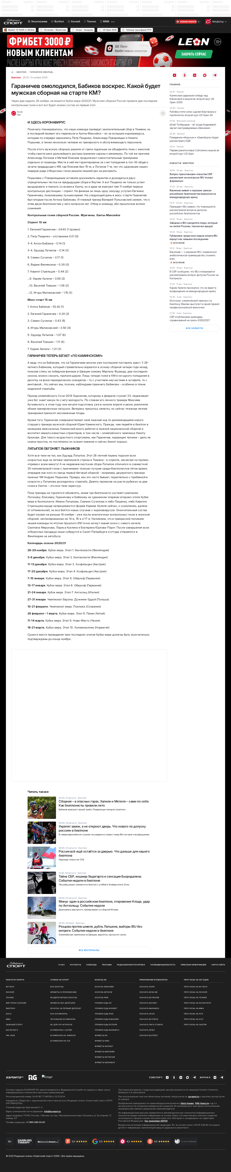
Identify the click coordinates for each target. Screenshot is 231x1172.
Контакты (75, 965)
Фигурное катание (16, 1003)
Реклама (107, 965)
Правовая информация (193, 965)
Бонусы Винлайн (104, 987)
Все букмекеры (58, 1014)
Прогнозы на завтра (195, 1025)
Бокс (8, 1014)
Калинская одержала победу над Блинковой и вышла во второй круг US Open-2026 (192, 99)
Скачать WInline (149, 992)
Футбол (10, 987)
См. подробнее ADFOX (156, 1121)
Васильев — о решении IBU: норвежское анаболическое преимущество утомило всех (193, 255)
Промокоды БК (103, 1003)
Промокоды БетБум (106, 1025)
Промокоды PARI (104, 1014)
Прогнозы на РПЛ (193, 1014)
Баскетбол (12, 1030)
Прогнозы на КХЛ (193, 1019)
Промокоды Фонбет (106, 1008)
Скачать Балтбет (149, 1035)
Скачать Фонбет (148, 1003)
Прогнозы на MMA (194, 1008)
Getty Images (187, 1103)
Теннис (10, 997)
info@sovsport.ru (52, 1111)
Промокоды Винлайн (107, 1019)
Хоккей (10, 992)
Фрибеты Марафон (105, 1062)
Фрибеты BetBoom (105, 1057)
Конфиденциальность (163, 965)
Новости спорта (15, 980)
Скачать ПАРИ (147, 987)
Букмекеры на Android (63, 1035)
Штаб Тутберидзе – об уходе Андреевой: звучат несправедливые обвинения (193, 126)
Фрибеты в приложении (63, 992)
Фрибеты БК (101, 1035)
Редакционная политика (131, 965)
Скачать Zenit (147, 1030)
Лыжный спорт (14, 1025)
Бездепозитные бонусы (63, 997)
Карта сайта (218, 965)
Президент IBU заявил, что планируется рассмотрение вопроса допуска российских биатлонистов (192, 210)
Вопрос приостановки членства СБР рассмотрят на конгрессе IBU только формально (191, 177)
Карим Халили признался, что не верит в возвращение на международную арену (193, 289)
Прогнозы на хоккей (195, 992)
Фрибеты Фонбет (104, 1046)
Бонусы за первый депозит (65, 1008)
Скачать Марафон (149, 1008)
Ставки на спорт (59, 980)
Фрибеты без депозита (62, 1003)
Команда (91, 965)
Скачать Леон (147, 1014)
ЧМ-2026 (10, 1035)
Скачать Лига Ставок (151, 1025)
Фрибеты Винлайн (105, 1052)
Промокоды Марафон (107, 1030)
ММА (8, 1019)
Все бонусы (57, 987)
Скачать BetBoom (149, 997)
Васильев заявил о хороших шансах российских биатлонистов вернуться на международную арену (193, 194)
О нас (62, 965)
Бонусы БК (101, 980)
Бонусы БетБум (103, 992)
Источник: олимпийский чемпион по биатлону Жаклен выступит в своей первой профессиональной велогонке (194, 304)
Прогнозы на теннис (195, 997)
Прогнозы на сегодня (196, 980)
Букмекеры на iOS (60, 1041)
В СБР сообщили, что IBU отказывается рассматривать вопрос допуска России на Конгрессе (194, 275)
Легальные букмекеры (62, 1019)
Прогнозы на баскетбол (197, 1003)
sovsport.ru (193, 1096)
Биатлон (16, 77)
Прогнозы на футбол (195, 987)
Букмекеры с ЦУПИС (61, 1030)
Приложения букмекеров (154, 980)
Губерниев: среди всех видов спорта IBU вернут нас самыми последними (193, 237)
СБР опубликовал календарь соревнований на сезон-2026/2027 (190, 318)
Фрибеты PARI (102, 1041)
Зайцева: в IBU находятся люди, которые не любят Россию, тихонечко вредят (194, 224)
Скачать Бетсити (149, 1019)
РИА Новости (202, 1103)
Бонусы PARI (101, 997)
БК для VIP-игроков (61, 1025)
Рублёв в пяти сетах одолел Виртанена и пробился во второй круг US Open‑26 (193, 113)
